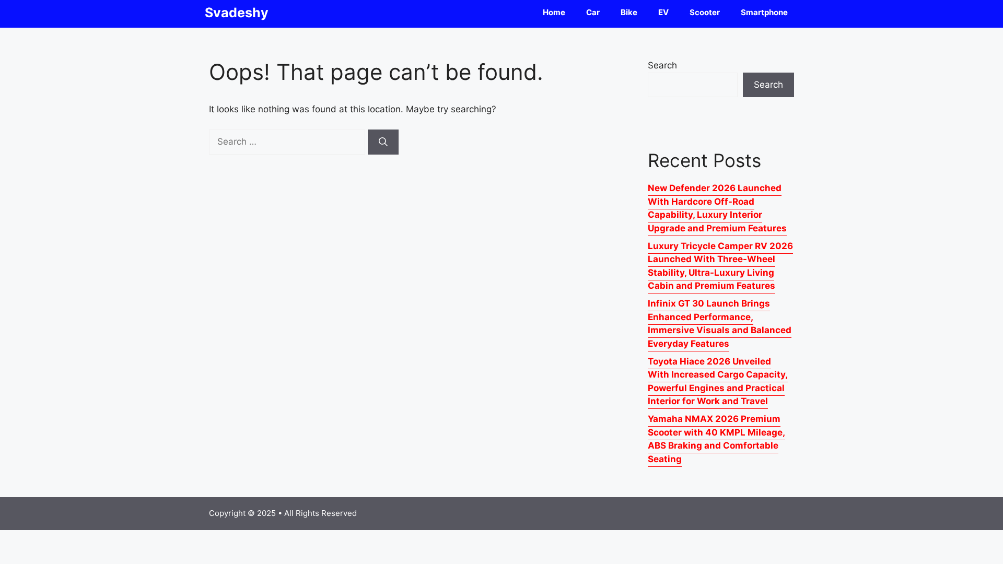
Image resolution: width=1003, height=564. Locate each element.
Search (662, 65)
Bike (629, 12)
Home (554, 12)
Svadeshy (237, 12)
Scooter (705, 12)
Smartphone (764, 12)
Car (593, 12)
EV (663, 12)
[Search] (383, 142)
